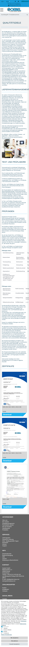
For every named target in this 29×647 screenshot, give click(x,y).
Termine (4, 558)
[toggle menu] (2, 10)
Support (4, 545)
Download (7, 414)
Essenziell (6, 626)
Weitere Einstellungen (6, 634)
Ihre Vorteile (5, 522)
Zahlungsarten (6, 537)
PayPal (5, 631)
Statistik (5, 628)
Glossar (4, 544)
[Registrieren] (18, 1)
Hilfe (3, 557)
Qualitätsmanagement (8, 523)
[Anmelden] (15, 1)
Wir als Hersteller (7, 526)
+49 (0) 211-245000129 (15, 4)
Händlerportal (6, 528)
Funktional (6, 633)
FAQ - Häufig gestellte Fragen (10, 541)
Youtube (4, 599)
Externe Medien (7, 629)
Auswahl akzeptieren (14, 644)
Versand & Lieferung (8, 539)
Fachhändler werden (8, 525)
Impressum (23, 621)
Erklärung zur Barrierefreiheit (10, 560)
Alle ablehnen (14, 641)
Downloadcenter (6, 553)
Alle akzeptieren (14, 637)
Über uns (4, 520)
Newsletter (5, 542)
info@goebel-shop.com (15, 5)
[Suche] (27, 15)
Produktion (5, 530)
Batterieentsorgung (7, 555)
